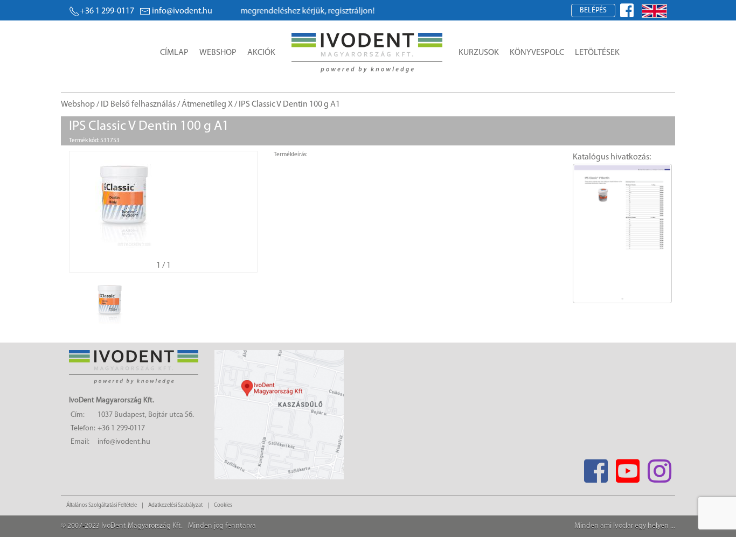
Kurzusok (479, 52)
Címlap (174, 52)
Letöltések (597, 52)
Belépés (593, 10)
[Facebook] (596, 468)
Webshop (218, 52)
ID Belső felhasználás (138, 104)
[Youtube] (627, 468)
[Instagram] (659, 468)
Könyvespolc (537, 52)
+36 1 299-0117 (107, 11)
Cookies (223, 505)
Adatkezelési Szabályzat (175, 505)
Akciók (261, 52)
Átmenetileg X (207, 104)
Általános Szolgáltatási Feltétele (101, 505)
